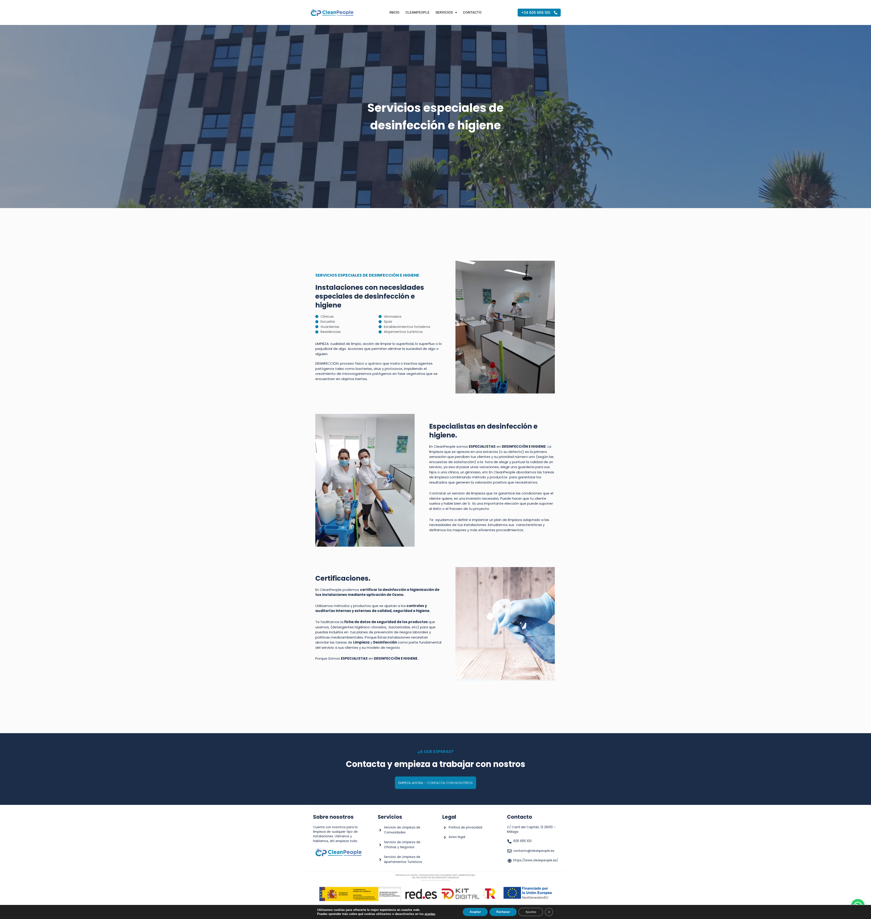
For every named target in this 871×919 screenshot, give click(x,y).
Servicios (444, 12)
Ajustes (530, 912)
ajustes (430, 914)
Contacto (472, 12)
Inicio (394, 12)
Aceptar (475, 912)
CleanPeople (417, 12)
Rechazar (503, 912)
